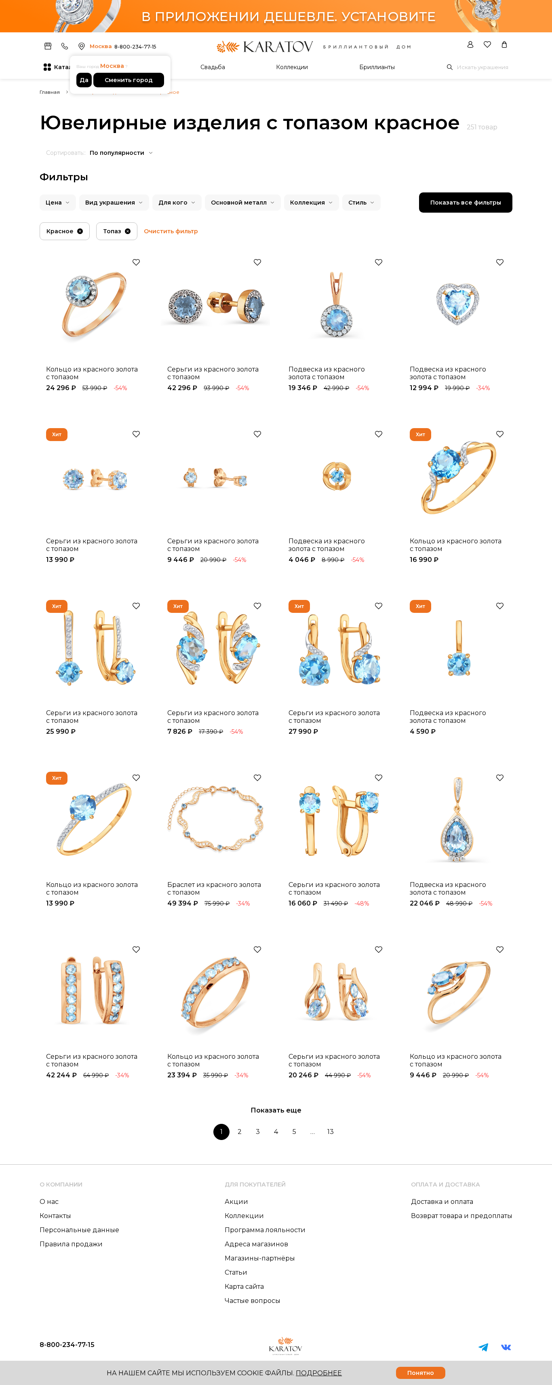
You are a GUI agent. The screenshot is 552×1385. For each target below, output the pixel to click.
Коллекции (292, 67)
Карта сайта (244, 1286)
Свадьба (212, 67)
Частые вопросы (252, 1301)
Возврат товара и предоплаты (461, 1216)
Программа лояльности (265, 1230)
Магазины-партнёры (260, 1258)
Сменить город (129, 80)
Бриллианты (377, 67)
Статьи (236, 1272)
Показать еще (276, 1110)
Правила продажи (71, 1244)
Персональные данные (79, 1230)
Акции (236, 1202)
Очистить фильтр (171, 231)
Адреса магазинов (256, 1244)
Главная (50, 92)
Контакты (55, 1216)
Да (84, 80)
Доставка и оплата (442, 1202)
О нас (49, 1202)
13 (330, 1132)
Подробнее (319, 1373)
